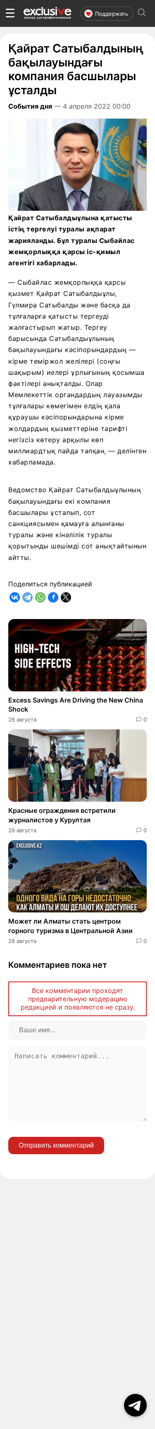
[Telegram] (27, 597)
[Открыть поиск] (142, 13)
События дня (30, 106)
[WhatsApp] (40, 597)
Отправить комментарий (56, 1145)
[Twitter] (66, 597)
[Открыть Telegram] (135, 1405)
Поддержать (111, 13)
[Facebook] (53, 597)
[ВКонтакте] (15, 597)
